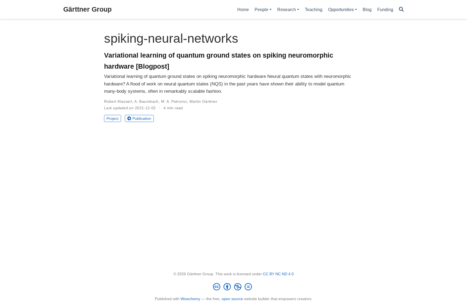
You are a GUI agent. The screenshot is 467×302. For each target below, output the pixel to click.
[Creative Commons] (233, 286)
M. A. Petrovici (174, 101)
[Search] (401, 9)
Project (112, 118)
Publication (141, 118)
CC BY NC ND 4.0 (278, 274)
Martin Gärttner (203, 101)
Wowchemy (190, 299)
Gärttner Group (87, 9)
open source (232, 299)
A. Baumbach (146, 101)
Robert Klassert (118, 101)
